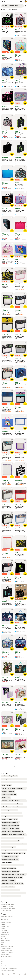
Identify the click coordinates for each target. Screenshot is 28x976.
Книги (2, 944)
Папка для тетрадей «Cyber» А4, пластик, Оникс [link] (7, 604)
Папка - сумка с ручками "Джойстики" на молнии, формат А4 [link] (20, 604)
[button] (26, 6)
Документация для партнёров (8, 908)
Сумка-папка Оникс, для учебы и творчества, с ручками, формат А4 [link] (20, 211)
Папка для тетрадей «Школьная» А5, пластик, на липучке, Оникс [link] (20, 507)
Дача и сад (3, 942)
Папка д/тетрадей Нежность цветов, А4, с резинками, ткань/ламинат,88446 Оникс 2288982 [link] (20, 109)
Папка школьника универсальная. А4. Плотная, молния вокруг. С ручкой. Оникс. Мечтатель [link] (19, 756)
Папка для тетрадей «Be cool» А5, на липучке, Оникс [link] (6, 580)
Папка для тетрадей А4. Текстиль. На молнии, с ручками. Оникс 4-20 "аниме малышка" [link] (6, 654)
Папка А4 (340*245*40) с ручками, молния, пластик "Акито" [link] (19, 262)
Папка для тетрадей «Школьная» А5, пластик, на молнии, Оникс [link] (6, 482)
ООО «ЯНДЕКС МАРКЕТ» (11, 968)
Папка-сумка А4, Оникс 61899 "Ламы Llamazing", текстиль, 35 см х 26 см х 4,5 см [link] (20, 32)
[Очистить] (22, 6)
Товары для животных (6, 950)
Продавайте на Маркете (7, 906)
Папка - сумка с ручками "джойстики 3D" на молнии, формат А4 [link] (7, 32)
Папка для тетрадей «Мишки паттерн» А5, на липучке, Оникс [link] (7, 385)
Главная (3, 974)
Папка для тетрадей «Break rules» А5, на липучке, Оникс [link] (6, 458)
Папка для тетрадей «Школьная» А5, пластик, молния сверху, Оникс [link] (19, 458)
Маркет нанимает (5, 963)
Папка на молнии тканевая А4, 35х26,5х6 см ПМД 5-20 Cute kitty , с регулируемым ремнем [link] (20, 705)
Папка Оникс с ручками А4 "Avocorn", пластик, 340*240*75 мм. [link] (20, 57)
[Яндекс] (12, 970)
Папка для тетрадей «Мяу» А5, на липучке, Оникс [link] (7, 337)
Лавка (8, 974)
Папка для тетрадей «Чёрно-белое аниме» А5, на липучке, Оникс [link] (7, 531)
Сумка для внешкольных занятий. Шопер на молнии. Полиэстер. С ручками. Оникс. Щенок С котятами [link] (7, 756)
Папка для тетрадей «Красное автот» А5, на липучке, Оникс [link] (7, 507)
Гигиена (3, 928)
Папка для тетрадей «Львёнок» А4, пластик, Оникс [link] (20, 680)
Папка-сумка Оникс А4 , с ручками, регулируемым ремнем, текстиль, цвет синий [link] (7, 83)
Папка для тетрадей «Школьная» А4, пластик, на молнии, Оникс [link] (6, 555)
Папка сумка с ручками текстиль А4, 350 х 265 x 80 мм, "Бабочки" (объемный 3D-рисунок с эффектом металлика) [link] (7, 109)
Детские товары (5, 954)
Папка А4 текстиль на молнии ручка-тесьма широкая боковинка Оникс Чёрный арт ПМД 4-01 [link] (7, 160)
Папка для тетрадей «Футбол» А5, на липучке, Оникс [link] (6, 312)
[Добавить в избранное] (12, 13)
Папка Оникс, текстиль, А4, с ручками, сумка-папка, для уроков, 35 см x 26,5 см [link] (7, 134)
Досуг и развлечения (6, 922)
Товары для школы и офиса (7, 946)
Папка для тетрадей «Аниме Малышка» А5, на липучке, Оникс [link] (20, 531)
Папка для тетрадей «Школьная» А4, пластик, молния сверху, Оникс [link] (19, 434)
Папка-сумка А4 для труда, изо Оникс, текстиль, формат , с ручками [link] (20, 134)
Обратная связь (5, 961)
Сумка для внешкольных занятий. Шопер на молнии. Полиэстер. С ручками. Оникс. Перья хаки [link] (7, 680)
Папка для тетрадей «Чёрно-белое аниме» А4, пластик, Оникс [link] (20, 482)
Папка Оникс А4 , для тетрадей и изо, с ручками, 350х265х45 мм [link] (7, 58)
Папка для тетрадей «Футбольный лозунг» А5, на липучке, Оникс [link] (7, 361)
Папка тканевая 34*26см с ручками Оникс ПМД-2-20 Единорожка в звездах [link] (7, 628)
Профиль (25, 974)
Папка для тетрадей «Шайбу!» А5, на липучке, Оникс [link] (19, 312)
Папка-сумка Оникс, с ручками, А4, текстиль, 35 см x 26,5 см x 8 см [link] (7, 211)
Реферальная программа (7, 916)
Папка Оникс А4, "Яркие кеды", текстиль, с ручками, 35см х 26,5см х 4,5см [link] (20, 83)
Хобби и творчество (6, 940)
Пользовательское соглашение (8, 959)
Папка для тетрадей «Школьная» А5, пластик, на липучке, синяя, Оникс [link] (7, 410)
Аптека (3, 936)
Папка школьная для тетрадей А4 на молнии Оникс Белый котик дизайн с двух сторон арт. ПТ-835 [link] (7, 731)
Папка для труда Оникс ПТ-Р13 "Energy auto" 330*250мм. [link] (20, 731)
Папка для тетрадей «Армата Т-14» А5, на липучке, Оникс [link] (20, 361)
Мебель (3, 924)
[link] (9, 776)
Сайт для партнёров (6, 910)
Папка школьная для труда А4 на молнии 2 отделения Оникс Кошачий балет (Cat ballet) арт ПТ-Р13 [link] (7, 705)
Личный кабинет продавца (7, 904)
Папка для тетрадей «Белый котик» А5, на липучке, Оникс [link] (20, 287)
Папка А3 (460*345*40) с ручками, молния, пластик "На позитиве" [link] (20, 579)
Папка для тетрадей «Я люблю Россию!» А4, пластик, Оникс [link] (20, 385)
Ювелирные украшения (6, 956)
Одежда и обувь (5, 932)
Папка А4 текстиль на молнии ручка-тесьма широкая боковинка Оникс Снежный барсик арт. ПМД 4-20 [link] (20, 628)
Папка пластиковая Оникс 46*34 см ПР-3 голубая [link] (7, 185)
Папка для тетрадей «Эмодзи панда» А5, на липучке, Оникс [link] (20, 409)
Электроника (4, 930)
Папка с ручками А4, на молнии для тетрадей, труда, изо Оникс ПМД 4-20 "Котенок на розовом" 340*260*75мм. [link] (7, 262)
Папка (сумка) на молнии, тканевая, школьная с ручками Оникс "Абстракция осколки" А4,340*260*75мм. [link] (20, 185)
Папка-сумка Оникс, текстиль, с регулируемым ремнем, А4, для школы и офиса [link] (7, 236)
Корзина (19, 974)
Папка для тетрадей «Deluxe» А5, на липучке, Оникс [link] (19, 337)
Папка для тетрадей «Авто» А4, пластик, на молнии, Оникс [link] (20, 555)
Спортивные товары (6, 948)
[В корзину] (12, 26)
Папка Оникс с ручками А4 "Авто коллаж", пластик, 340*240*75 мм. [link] (6, 287)
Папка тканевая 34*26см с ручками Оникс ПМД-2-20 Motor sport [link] (20, 654)
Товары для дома (5, 934)
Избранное (14, 974)
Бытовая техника (5, 926)
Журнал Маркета (5, 965)
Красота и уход (4, 938)
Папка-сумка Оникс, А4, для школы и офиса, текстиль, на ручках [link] (20, 160)
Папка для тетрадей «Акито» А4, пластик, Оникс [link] (7, 434)
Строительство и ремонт (7, 952)
